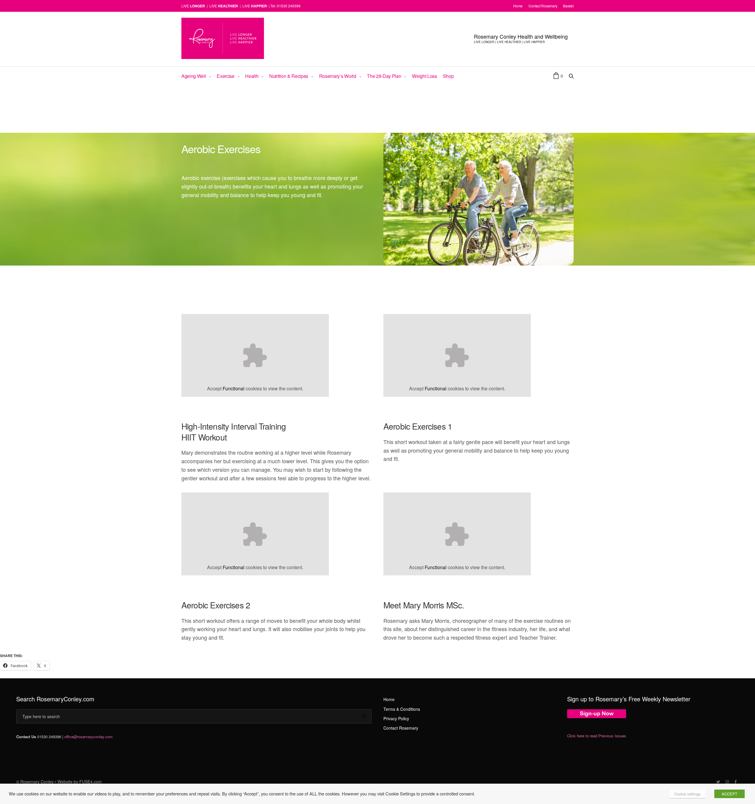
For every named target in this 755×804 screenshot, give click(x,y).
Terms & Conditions (401, 709)
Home (389, 699)
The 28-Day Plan (384, 76)
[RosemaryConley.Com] (222, 38)
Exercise (225, 76)
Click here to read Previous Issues (596, 735)
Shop (448, 76)
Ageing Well (193, 76)
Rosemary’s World (337, 76)
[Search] (364, 716)
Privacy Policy (396, 718)
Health (251, 76)
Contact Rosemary (400, 728)
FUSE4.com (90, 782)
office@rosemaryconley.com (88, 736)
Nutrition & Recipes (288, 76)
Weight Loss (424, 76)
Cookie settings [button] (687, 794)
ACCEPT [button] (729, 794)
